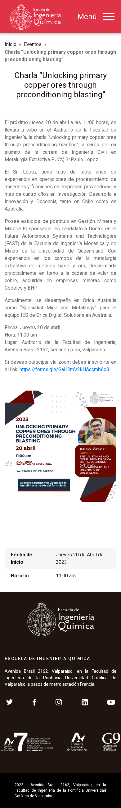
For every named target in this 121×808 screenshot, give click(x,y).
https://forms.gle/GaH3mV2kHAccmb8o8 (64, 369)
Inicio (10, 44)
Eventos (33, 44)
